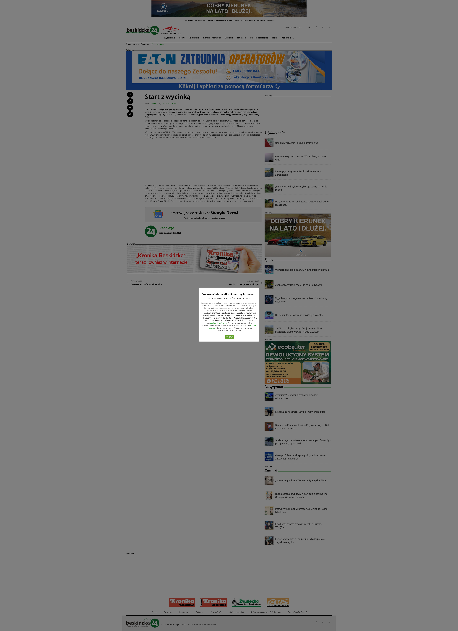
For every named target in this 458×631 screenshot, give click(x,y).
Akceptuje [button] (229, 337)
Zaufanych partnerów (218, 323)
